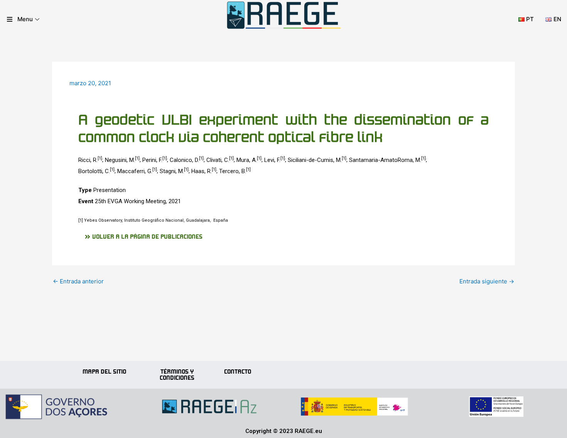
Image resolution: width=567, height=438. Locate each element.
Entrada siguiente (486, 281)
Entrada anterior (78, 281)
